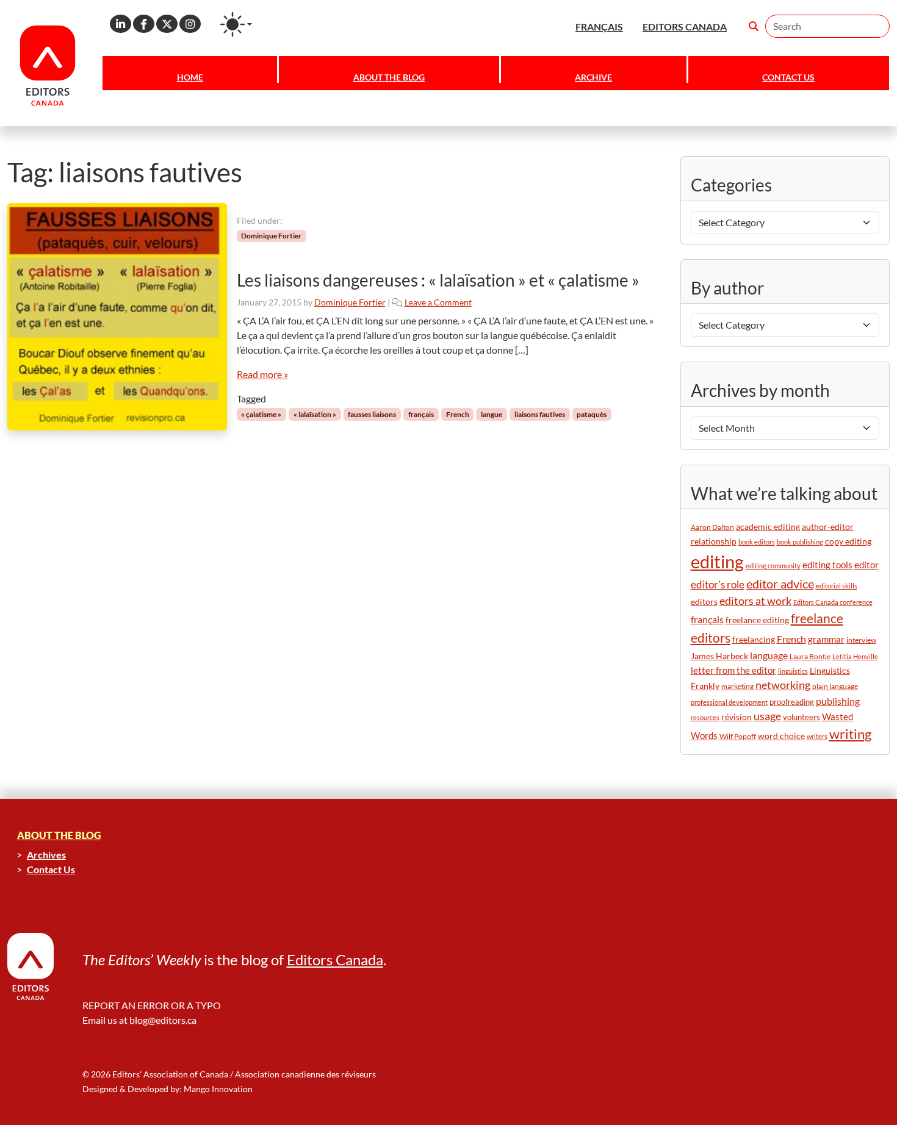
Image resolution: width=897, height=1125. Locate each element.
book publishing (800, 542)
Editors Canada (335, 959)
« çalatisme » (261, 414)
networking (782, 685)
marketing (737, 686)
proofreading (791, 702)
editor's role (717, 584)
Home (190, 77)
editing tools (827, 565)
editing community (773, 566)
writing (850, 734)
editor (866, 564)
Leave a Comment (438, 302)
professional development (729, 702)
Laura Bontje (810, 656)
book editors (756, 542)
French (457, 414)
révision (736, 717)
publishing (838, 701)
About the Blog (389, 77)
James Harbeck (719, 656)
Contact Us (788, 77)
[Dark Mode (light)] (236, 24)
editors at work (755, 601)
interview (861, 640)
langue (491, 414)
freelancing (753, 639)
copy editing (848, 541)
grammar (826, 639)
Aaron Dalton (712, 527)
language (769, 655)
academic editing (768, 526)
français (421, 414)
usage (767, 716)
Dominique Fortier (271, 235)
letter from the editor (733, 670)
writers (817, 736)
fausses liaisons (372, 414)
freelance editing (757, 620)
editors (704, 601)
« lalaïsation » (315, 414)
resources (705, 717)
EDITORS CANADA (685, 26)
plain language (835, 686)
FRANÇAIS (599, 26)
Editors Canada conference (833, 602)
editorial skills (836, 586)
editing (717, 561)
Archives (46, 854)
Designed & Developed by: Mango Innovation (167, 1089)
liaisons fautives (539, 414)
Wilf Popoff (737, 736)
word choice (781, 735)
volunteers (801, 717)
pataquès (592, 414)
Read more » (262, 374)
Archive (593, 77)
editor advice (780, 584)
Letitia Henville (855, 656)
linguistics (793, 671)
